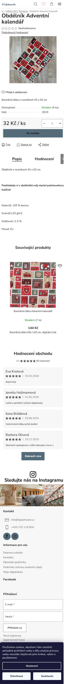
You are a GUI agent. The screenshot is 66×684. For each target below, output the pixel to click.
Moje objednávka (13, 572)
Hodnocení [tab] (44, 158)
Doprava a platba (13, 552)
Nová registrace (12, 635)
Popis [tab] (17, 158)
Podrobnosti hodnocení (15, 32)
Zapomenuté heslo (14, 640)
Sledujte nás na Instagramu (33, 480)
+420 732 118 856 (22, 527)
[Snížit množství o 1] (44, 123)
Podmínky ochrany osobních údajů (22, 567)
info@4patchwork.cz (22, 520)
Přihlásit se (15, 628)
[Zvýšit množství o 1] (60, 123)
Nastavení (32, 666)
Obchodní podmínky (14, 562)
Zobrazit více (33, 456)
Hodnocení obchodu (33, 353)
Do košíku (33, 133)
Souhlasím (47, 676)
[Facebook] (7, 536)
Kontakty (8, 557)
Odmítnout (16, 676)
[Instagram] (15, 536)
